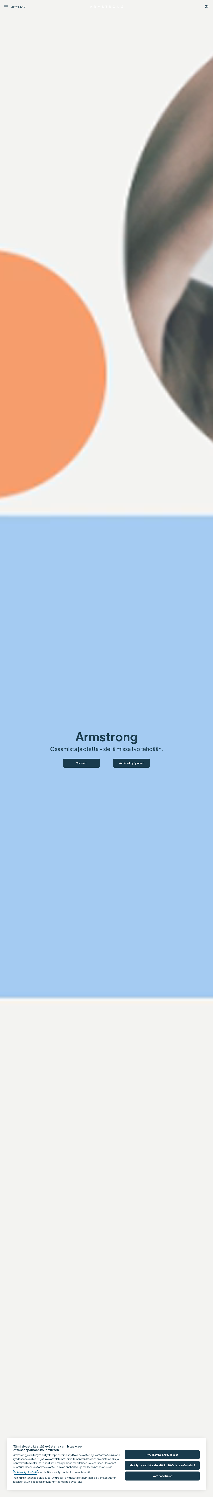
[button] (206, 6)
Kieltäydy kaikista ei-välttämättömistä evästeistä (162, 1465)
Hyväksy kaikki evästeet (162, 1454)
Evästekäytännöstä (25, 1472)
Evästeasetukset (162, 1476)
